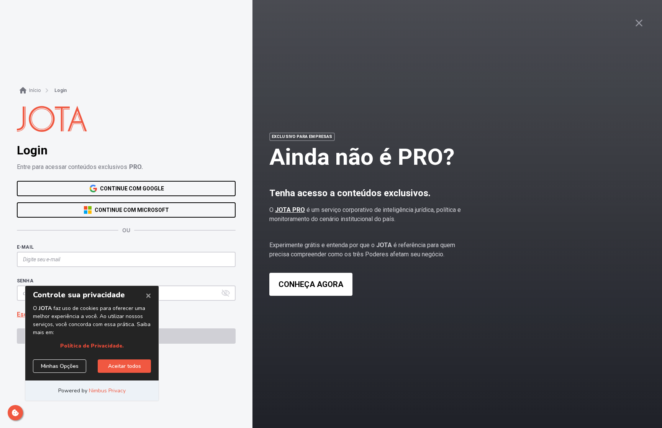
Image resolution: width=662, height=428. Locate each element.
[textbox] (122, 259)
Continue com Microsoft (132, 210)
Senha (25, 281)
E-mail (25, 247)
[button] (225, 293)
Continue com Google (132, 188)
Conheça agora (311, 284)
